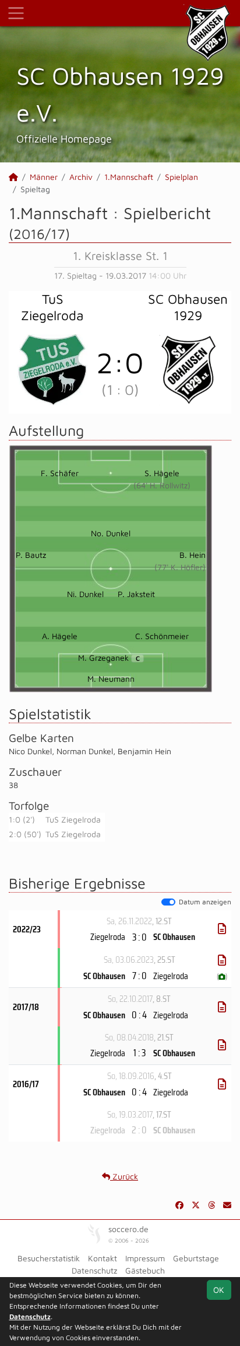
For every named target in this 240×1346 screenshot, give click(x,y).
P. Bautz (31, 555)
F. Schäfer (60, 473)
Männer (44, 177)
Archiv (81, 177)
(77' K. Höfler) (180, 567)
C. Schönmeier (162, 636)
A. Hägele (59, 636)
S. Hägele (161, 473)
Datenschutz (94, 1270)
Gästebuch (145, 1270)
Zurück (124, 1176)
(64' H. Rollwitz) (161, 485)
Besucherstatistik (48, 1258)
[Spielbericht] (222, 929)
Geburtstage (196, 1258)
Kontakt (102, 1258)
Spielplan (181, 177)
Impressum (145, 1258)
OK (218, 1290)
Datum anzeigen (205, 902)
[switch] (168, 902)
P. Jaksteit (136, 594)
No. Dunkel (110, 533)
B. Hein (192, 555)
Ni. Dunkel (85, 594)
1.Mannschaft (128, 177)
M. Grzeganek (109, 657)
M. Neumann (111, 679)
